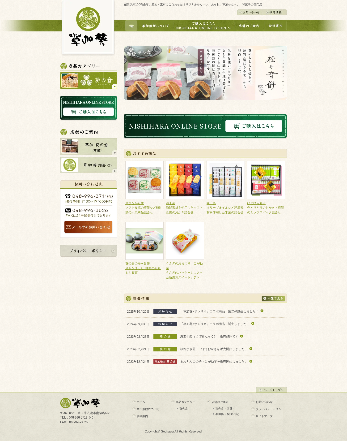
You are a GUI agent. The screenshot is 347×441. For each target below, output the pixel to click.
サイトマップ (264, 416)
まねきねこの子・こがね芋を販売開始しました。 (214, 361)
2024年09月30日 (140, 324)
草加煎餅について (148, 409)
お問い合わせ (264, 402)
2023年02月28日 (140, 336)
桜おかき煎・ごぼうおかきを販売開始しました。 (214, 349)
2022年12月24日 (140, 361)
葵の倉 (183, 408)
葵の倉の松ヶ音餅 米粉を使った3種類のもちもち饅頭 (143, 268)
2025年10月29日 (140, 311)
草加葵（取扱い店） (228, 414)
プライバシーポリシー (270, 409)
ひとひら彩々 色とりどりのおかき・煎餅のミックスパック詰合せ (265, 207)
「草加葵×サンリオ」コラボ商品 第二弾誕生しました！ (219, 311)
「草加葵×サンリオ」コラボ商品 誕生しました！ (215, 324)
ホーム (141, 402)
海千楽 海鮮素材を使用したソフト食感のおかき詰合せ (184, 207)
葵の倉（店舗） (225, 408)
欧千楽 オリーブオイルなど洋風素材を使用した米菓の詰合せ (225, 207)
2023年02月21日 (140, 349)
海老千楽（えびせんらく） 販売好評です (209, 336)
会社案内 (142, 416)
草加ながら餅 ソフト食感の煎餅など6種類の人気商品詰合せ (143, 207)
